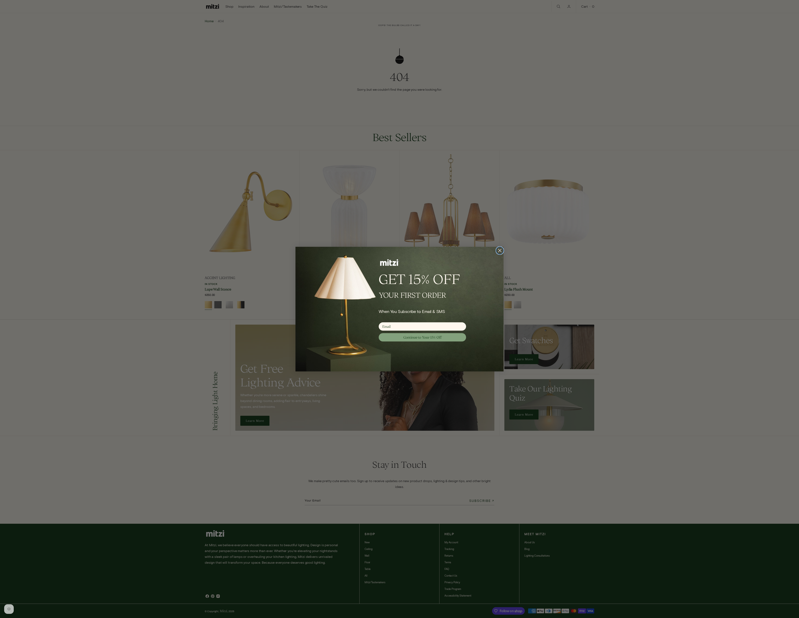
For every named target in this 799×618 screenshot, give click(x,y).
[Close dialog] (500, 250)
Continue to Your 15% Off (422, 337)
